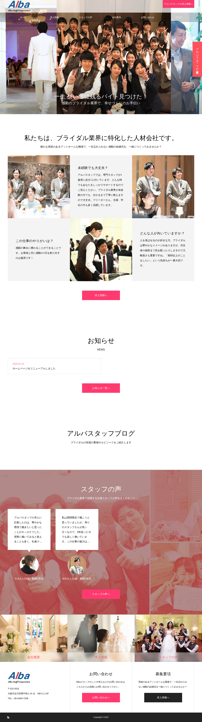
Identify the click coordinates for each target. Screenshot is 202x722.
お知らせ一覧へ (101, 388)
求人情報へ (101, 295)
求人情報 (54, 17)
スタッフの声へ (101, 594)
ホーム (23, 17)
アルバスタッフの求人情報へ (178, 4)
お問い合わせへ (101, 697)
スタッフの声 (85, 17)
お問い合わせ (147, 17)
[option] (29, 544)
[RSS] (8, 717)
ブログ (178, 17)
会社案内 (116, 17)
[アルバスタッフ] (19, 6)
